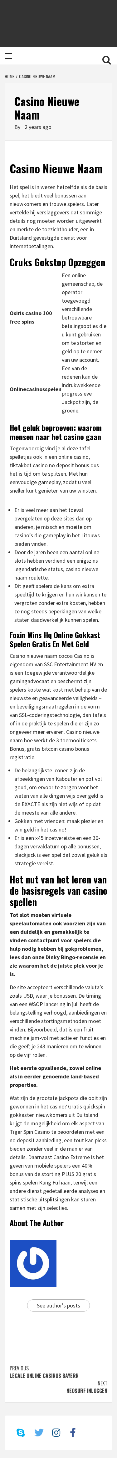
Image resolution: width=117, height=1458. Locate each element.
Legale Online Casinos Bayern (44, 1371)
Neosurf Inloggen (86, 1386)
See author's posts (58, 1305)
